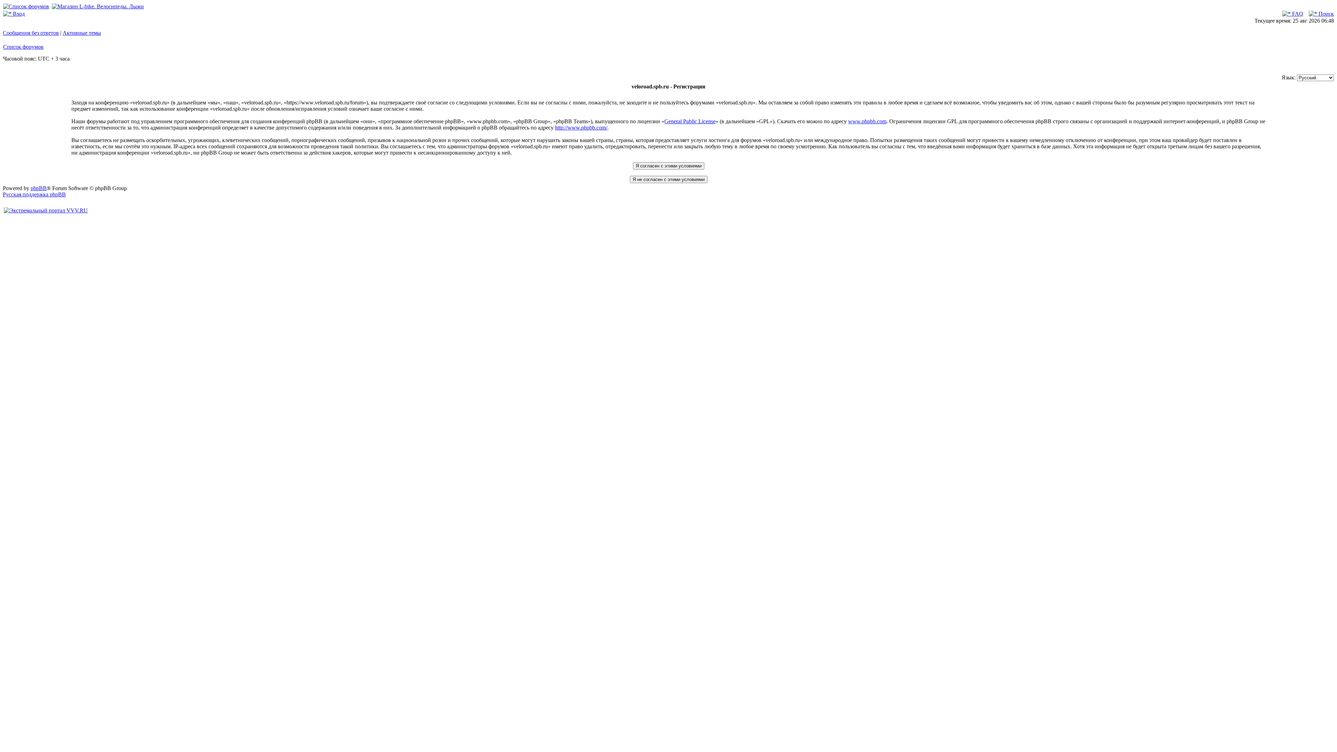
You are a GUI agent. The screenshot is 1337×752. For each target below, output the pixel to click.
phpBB (39, 188)
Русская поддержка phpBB (34, 194)
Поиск (1325, 14)
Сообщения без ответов (31, 33)
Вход (18, 14)
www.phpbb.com (867, 121)
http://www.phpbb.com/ (581, 128)
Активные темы (82, 33)
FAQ (1297, 14)
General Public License (690, 121)
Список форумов (23, 47)
